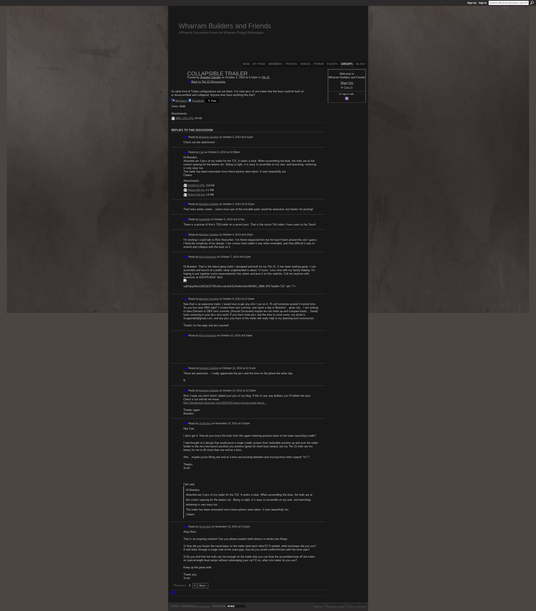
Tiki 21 (266, 77)
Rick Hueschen (207, 256)
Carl (201, 152)
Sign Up (471, 2)
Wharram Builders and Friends (225, 26)
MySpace (181, 100)
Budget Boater (202, 606)
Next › (203, 585)
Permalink (186, 137)
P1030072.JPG (196, 185)
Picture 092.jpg (196, 194)
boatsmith (204, 219)
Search (532, 3)
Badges (318, 606)
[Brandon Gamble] (178, 82)
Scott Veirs (205, 423)
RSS (173, 593)
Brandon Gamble (210, 77)
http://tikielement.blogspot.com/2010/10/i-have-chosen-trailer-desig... (225, 402)
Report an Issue (335, 606)
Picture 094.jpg (196, 190)
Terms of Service (356, 606)
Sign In (483, 2)
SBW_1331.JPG (184, 118)
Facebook (198, 100)
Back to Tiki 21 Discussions (208, 81)
